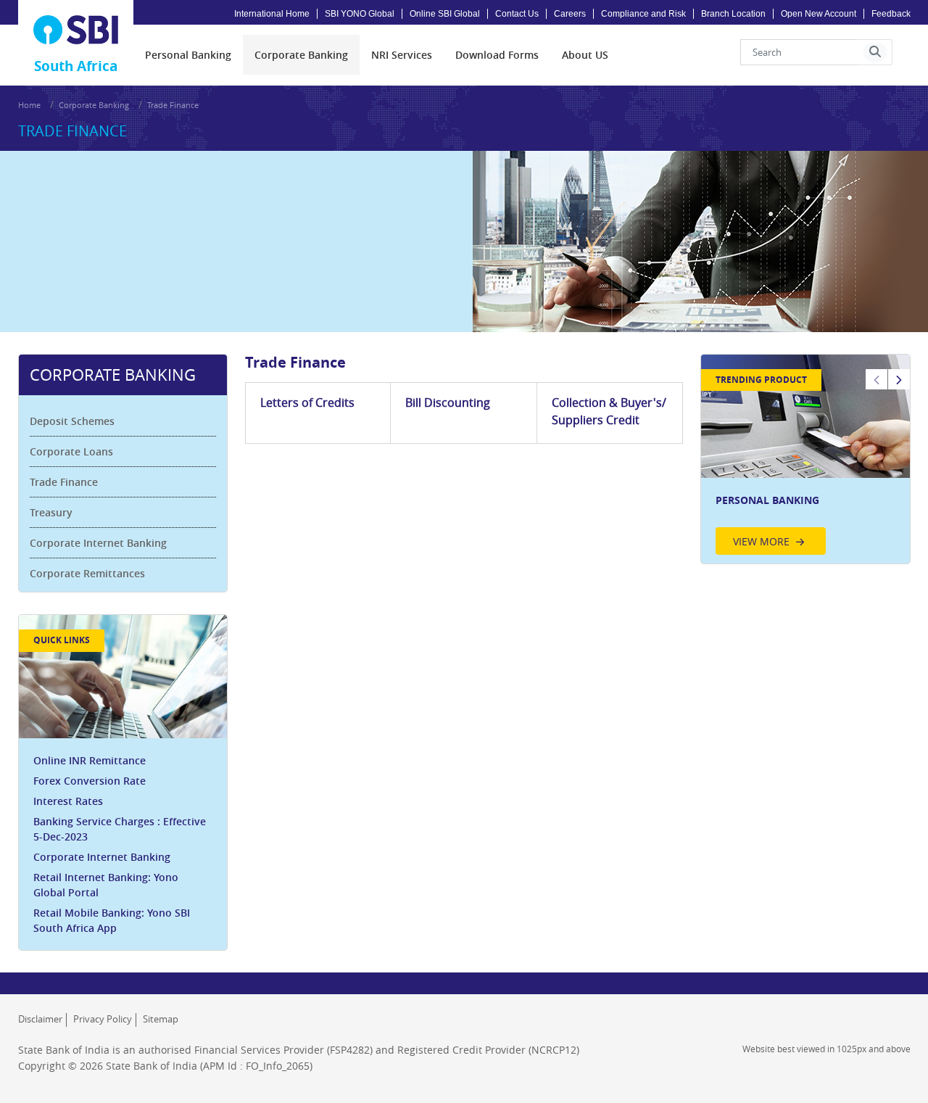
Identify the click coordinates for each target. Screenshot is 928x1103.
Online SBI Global (445, 14)
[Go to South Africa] (76, 29)
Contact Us (517, 14)
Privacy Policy (102, 1018)
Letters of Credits (307, 402)
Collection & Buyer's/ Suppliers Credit (609, 411)
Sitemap (160, 1018)
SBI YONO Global (359, 14)
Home (29, 104)
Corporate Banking (94, 104)
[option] (805, 459)
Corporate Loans (71, 451)
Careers (570, 14)
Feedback (891, 14)
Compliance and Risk (643, 14)
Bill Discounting (447, 402)
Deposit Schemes (72, 421)
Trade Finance (64, 482)
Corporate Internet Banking (98, 543)
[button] (875, 52)
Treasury (51, 512)
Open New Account (818, 14)
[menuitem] (188, 55)
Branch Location (733, 14)
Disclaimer (40, 1018)
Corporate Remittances (87, 573)
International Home (272, 14)
